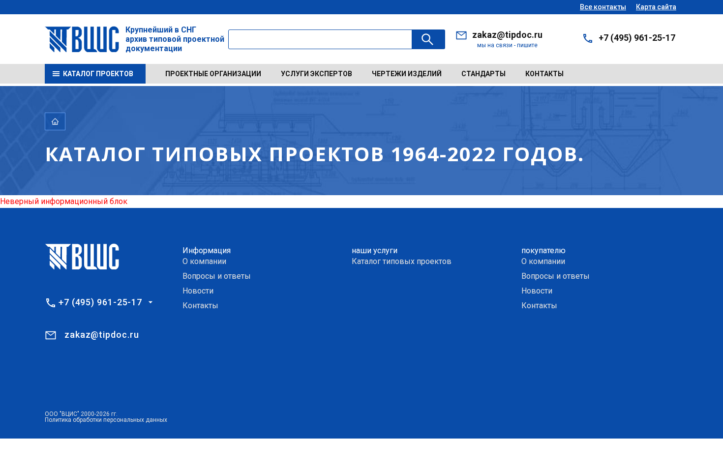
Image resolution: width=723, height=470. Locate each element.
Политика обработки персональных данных (106, 419)
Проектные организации (213, 73)
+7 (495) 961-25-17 (637, 37)
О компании (204, 261)
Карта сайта (656, 7)
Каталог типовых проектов (402, 261)
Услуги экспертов (316, 73)
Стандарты (483, 73)
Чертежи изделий (407, 73)
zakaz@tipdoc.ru (507, 34)
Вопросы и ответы (216, 276)
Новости (197, 290)
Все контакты (603, 7)
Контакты (544, 73)
